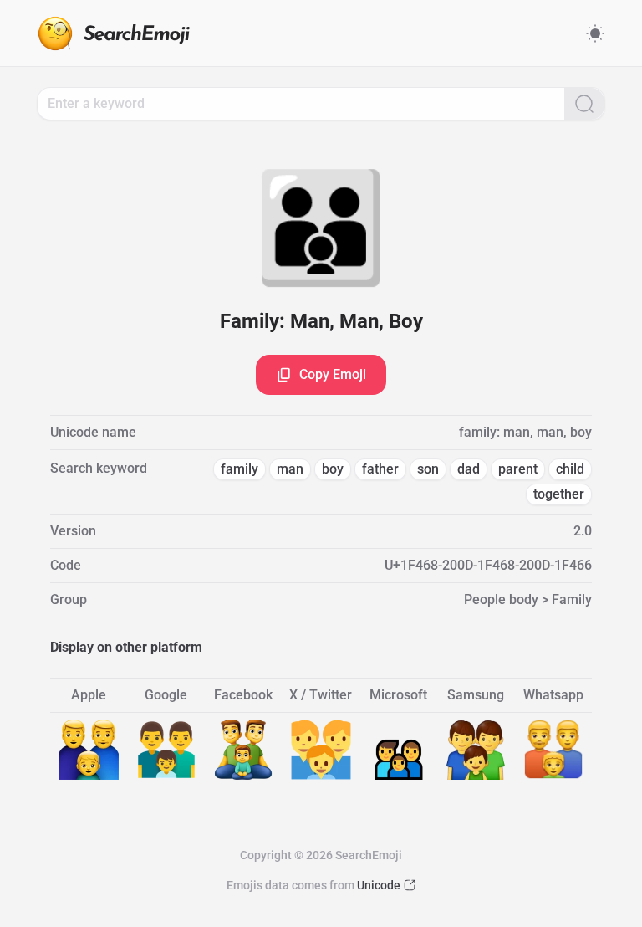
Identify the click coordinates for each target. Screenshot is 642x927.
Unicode (378, 885)
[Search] (584, 104)
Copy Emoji (332, 374)
